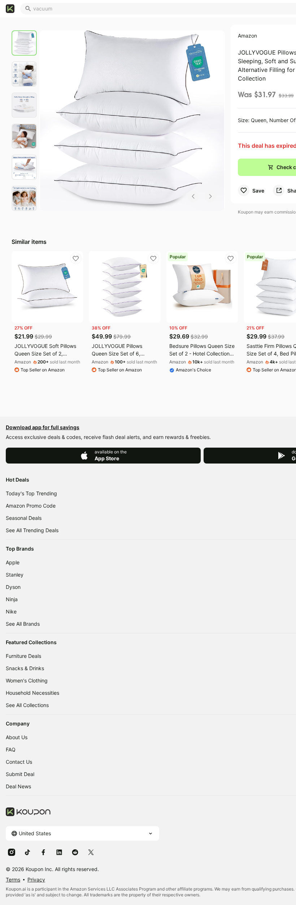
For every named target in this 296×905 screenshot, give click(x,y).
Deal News (18, 786)
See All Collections (27, 705)
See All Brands (23, 624)
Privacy (36, 879)
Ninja (12, 599)
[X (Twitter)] (91, 852)
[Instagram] (11, 852)
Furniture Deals (23, 656)
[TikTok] (27, 852)
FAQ (11, 749)
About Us (16, 737)
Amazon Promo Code (31, 506)
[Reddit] (75, 852)
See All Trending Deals (32, 530)
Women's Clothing (27, 680)
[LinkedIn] (59, 852)
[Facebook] (43, 852)
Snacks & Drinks (25, 668)
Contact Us (19, 762)
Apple (12, 562)
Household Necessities (32, 693)
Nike (11, 611)
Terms (13, 879)
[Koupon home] (10, 8)
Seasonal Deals (24, 518)
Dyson (13, 587)
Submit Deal (20, 774)
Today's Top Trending (31, 493)
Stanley (14, 575)
